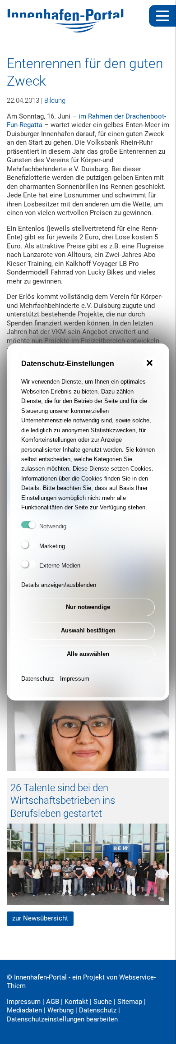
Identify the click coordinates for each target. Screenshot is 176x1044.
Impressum (74, 678)
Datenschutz (37, 678)
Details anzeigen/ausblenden (58, 585)
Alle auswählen (88, 653)
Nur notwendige (88, 607)
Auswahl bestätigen (88, 630)
